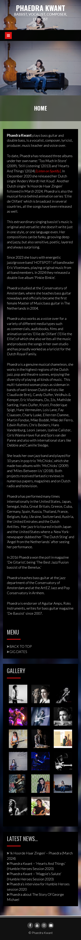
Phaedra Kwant (40, 8)
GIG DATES (18, 651)
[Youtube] (37, 925)
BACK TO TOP (20, 646)
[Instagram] (44, 925)
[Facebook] (30, 925)
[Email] (51, 925)
